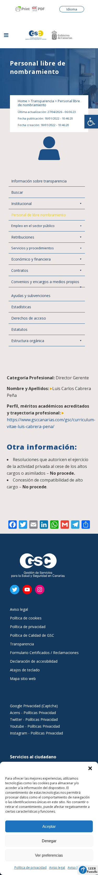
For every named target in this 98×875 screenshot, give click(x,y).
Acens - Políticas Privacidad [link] (33, 712)
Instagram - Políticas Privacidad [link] (36, 733)
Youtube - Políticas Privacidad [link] (35, 726)
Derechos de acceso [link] (28, 318)
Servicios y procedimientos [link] (32, 248)
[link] (91, 121)
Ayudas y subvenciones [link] (30, 295)
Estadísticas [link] (21, 306)
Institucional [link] (21, 203)
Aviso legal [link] (57, 867)
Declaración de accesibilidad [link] (33, 661)
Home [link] (22, 101)
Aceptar (49, 826)
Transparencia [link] (42, 101)
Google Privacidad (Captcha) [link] (34, 705)
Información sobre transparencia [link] (39, 181)
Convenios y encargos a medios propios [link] (45, 281)
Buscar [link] (17, 192)
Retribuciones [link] (22, 237)
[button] (90, 768)
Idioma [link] (71, 9)
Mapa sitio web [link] (23, 679)
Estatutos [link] (19, 329)
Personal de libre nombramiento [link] (38, 214)
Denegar (49, 841)
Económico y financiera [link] (31, 259)
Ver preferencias (49, 855)
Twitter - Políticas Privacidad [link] (34, 719)
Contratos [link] (19, 270)
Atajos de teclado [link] (25, 670)
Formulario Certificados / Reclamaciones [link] (44, 653)
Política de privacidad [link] (30, 867)
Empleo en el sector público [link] (33, 225)
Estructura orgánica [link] (27, 340)
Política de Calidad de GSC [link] (32, 635)
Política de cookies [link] (26, 618)
